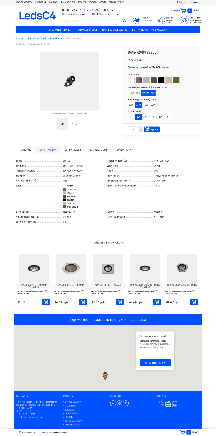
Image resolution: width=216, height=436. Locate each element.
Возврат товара (125, 149)
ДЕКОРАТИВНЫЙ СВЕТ (60, 29)
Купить (154, 129)
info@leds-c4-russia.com (107, 14)
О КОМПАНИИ (40, 2)
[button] (105, 376)
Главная (19, 38)
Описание (26, 149)
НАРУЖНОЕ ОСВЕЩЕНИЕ (114, 29)
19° (168, 116)
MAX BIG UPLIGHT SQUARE (108, 284)
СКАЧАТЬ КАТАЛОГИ (24, 2)
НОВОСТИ (82, 2)
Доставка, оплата (99, 149)
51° (131, 116)
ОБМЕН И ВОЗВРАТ (116, 2)
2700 (138, 104)
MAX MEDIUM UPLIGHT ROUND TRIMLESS (145, 286)
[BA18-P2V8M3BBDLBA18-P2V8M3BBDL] (69, 81)
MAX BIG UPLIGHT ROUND (71, 284)
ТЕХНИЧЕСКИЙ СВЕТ (87, 29)
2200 (153, 104)
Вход (181, 2)
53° (153, 116)
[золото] (168, 80)
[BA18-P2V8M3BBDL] (62, 123)
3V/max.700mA (149, 92)
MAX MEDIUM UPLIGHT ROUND (182, 284)
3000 (131, 104)
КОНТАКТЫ (53, 2)
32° (138, 116)
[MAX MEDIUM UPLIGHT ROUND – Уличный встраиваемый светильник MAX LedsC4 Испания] (182, 268)
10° (146, 116)
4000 (145, 104)
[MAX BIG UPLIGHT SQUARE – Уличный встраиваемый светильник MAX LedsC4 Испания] (108, 268)
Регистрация (193, 2)
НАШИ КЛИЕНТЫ (68, 2)
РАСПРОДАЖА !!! (159, 29)
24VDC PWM (134, 92)
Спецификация (73, 149)
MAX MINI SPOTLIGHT (41, 44)
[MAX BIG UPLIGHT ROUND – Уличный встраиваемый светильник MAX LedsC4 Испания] (71, 268)
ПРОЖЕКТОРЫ (56, 38)
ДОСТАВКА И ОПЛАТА (97, 2)
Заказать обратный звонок (76, 14)
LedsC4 (29, 44)
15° (160, 116)
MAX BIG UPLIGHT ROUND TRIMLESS (34, 286)
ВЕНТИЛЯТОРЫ (140, 29)
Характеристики (48, 149)
